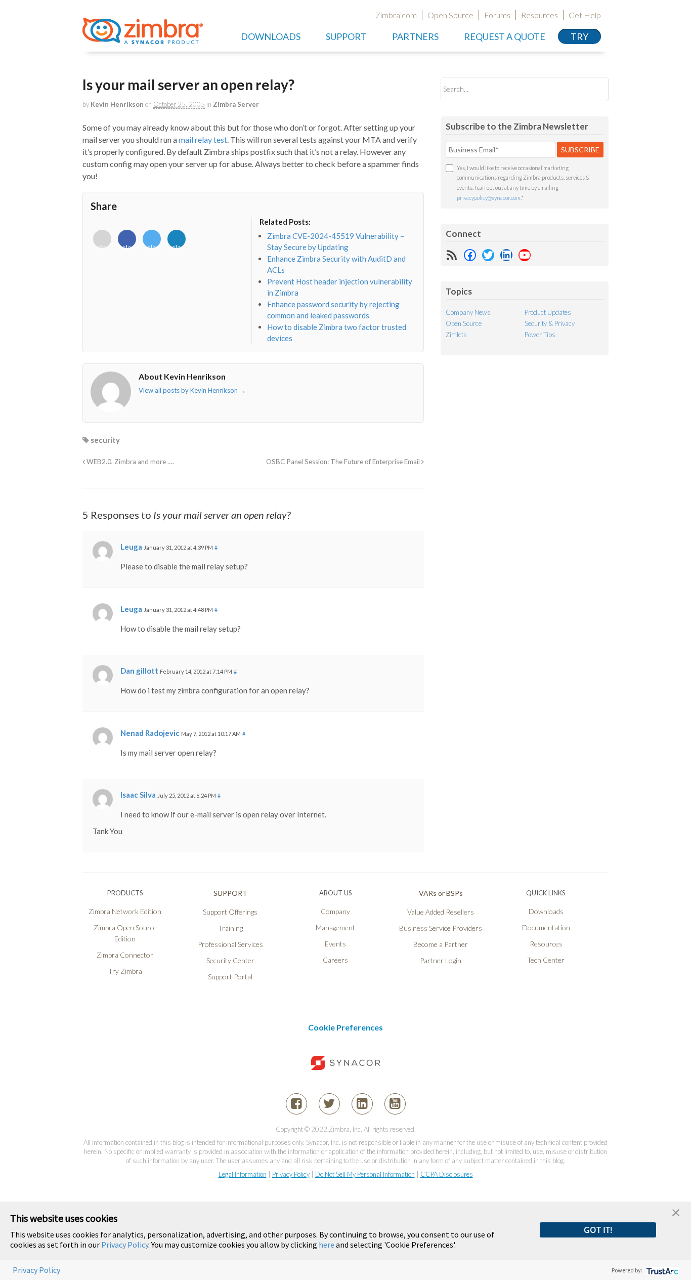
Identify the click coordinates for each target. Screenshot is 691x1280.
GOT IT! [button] (598, 1229)
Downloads (270, 36)
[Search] (592, 88)
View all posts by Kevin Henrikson (192, 390)
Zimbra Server (236, 104)
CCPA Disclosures (446, 1174)
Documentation (546, 927)
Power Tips (540, 335)
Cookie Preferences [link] (345, 1027)
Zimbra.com (396, 15)
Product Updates (548, 312)
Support (346, 36)
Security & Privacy (550, 323)
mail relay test (203, 139)
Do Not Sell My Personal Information (365, 1174)
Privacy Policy (291, 1174)
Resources (539, 15)
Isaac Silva (138, 794)
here (326, 1245)
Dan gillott (139, 670)
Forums (497, 15)
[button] (675, 1211)
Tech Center (546, 960)
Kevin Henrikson (117, 104)
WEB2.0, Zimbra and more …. (129, 462)
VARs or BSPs (441, 893)
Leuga (131, 546)
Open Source (450, 15)
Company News (468, 312)
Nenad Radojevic (150, 732)
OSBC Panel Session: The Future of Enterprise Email (343, 462)
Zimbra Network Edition (125, 911)
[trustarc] (661, 1270)
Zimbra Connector (125, 955)
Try (579, 36)
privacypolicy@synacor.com (489, 197)
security (105, 439)
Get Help (585, 15)
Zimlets (456, 335)
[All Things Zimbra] (142, 38)
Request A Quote (504, 36)
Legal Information (243, 1174)
